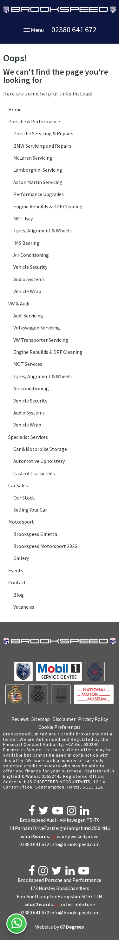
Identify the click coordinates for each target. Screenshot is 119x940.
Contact (17, 582)
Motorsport (21, 522)
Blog (18, 595)
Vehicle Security (30, 267)
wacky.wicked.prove (74, 836)
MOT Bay (23, 218)
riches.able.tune (75, 904)
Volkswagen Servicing (36, 327)
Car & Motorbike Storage (40, 449)
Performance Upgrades (38, 194)
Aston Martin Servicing (38, 182)
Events (15, 570)
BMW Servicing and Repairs (42, 146)
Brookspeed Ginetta (35, 534)
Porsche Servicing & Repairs (43, 133)
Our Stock (24, 498)
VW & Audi (18, 303)
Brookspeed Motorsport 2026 (45, 546)
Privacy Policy (93, 719)
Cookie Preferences (59, 726)
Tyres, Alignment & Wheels (42, 230)
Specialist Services (28, 437)
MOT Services (27, 364)
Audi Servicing (28, 315)
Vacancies (23, 607)
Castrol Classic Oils (34, 473)
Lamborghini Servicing (37, 170)
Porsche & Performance (34, 121)
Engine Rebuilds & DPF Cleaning (48, 206)
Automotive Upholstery (39, 461)
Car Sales (18, 485)
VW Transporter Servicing (40, 340)
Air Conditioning (31, 255)
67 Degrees (72, 927)
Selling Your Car (30, 510)
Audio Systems (29, 279)
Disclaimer (64, 719)
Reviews (20, 719)
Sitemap (40, 719)
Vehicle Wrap (27, 291)
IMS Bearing (26, 243)
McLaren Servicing (32, 158)
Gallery (21, 558)
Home (15, 109)
